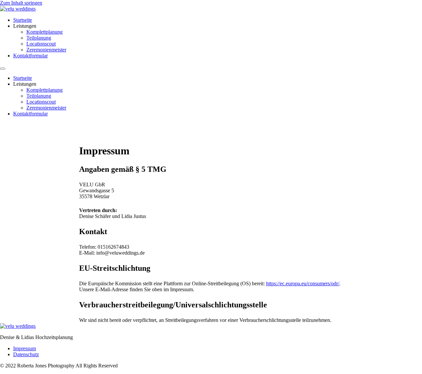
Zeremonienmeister (46, 49)
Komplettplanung (44, 32)
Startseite (22, 20)
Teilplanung (38, 38)
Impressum (24, 348)
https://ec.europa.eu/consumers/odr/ (302, 283)
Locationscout (41, 44)
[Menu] (2, 69)
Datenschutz (26, 354)
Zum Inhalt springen (21, 3)
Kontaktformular (30, 55)
